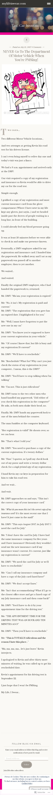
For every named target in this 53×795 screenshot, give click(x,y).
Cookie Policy (27, 783)
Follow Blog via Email (26, 744)
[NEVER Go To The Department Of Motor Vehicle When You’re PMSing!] (26, 126)
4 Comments (36, 47)
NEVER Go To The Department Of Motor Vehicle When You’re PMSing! (26, 55)
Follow (26, 765)
